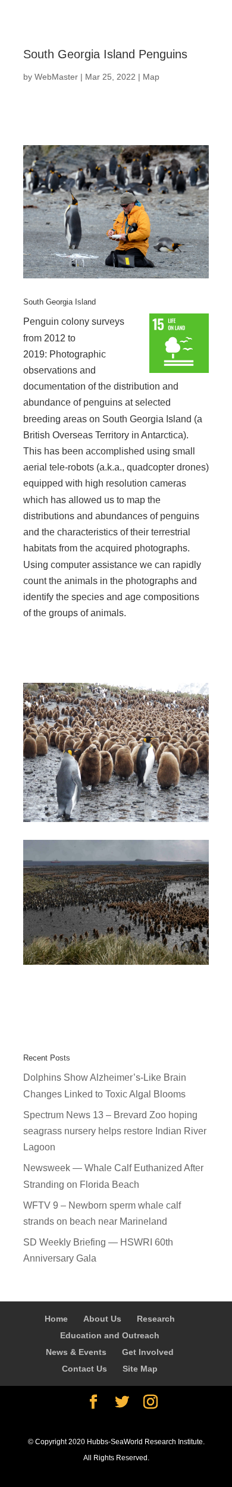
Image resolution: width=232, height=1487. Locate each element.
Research (156, 1318)
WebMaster (56, 76)
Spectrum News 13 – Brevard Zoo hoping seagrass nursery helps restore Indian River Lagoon (114, 1131)
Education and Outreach (109, 1335)
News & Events (76, 1352)
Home (56, 1318)
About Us (102, 1318)
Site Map (140, 1368)
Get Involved (148, 1352)
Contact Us (84, 1368)
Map (151, 76)
